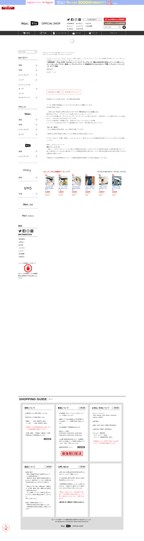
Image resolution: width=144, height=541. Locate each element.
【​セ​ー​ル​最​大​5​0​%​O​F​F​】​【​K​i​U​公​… (89, 188)
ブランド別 (54, 52)
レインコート (69, 54)
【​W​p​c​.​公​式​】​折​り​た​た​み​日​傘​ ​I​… (116, 188)
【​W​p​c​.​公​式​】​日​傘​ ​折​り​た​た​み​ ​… (103, 188)
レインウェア (71, 52)
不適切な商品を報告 (74, 99)
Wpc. (59, 52)
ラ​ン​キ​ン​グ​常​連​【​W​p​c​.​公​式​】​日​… (63, 188)
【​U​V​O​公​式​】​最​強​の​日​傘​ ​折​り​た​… (49, 188)
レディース (64, 52)
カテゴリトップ (46, 52)
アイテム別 (54, 54)
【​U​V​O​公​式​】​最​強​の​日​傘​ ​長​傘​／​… (76, 188)
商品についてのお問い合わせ (56, 99)
